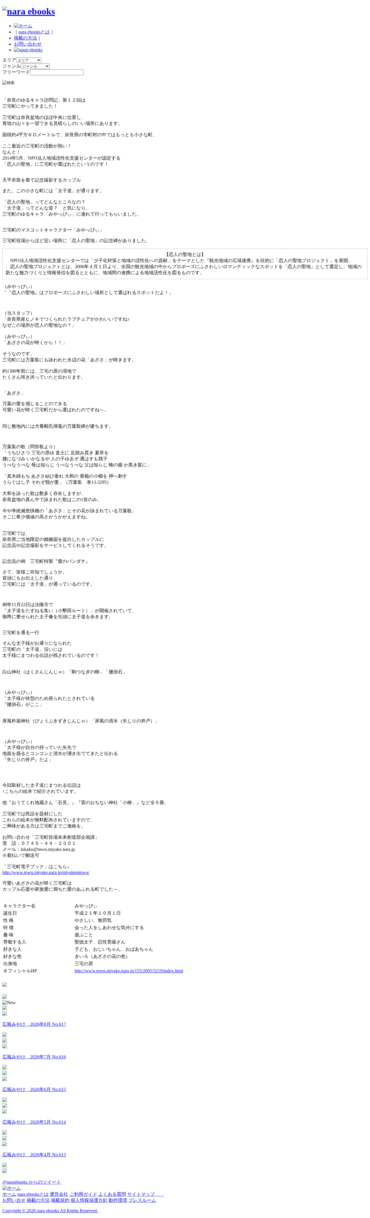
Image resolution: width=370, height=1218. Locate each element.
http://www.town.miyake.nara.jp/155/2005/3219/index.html (129, 970)
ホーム (9, 1194)
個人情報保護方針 (89, 1200)
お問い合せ (13, 1200)
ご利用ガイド (83, 1194)
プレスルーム (142, 1200)
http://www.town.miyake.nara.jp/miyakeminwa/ (45, 872)
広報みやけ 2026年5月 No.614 (34, 1122)
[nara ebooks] (28, 11)
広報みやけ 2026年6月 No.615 (34, 1089)
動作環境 (118, 1200)
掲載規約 (60, 1200)
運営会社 (59, 1194)
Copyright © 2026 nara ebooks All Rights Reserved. (50, 1210)
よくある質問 (112, 1194)
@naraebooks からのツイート (31, 1182)
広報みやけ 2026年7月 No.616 (34, 1056)
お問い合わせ (28, 44)
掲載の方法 (25, 38)
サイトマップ (145, 1194)
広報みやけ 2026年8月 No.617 (34, 1024)
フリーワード (16, 72)
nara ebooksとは (34, 31)
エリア (9, 59)
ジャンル (11, 65)
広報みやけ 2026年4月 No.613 (34, 1154)
